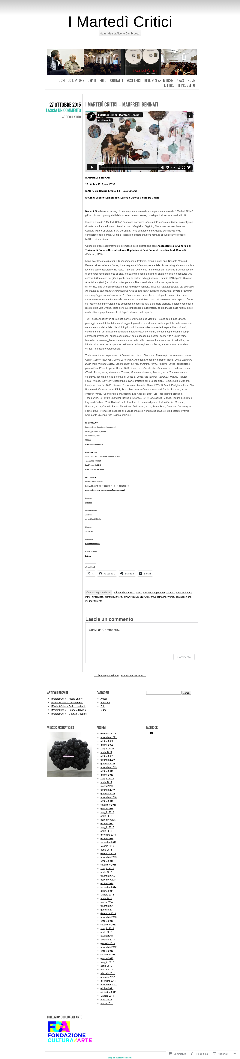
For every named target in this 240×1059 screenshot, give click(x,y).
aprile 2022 (106, 752)
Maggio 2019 (107, 778)
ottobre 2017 (106, 823)
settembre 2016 (108, 842)
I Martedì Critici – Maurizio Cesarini (69, 713)
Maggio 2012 (107, 961)
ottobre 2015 (106, 860)
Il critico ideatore (71, 80)
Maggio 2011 (107, 995)
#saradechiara (183, 596)
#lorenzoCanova (113, 596)
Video (77, 117)
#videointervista (93, 601)
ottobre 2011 (106, 988)
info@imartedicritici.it (93, 465)
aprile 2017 (106, 830)
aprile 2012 (106, 965)
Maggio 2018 (107, 812)
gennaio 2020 (107, 763)
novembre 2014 (108, 879)
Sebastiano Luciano (92, 543)
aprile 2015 (106, 872)
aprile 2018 (106, 815)
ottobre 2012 (106, 950)
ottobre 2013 (106, 920)
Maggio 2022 (107, 748)
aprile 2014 (106, 898)
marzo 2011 (106, 1003)
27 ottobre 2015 (65, 104)
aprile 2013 (106, 932)
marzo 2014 (106, 902)
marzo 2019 (106, 785)
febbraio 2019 (107, 789)
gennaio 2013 (107, 943)
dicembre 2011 (108, 980)
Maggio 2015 (107, 868)
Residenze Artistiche (158, 80)
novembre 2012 (108, 946)
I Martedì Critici (120, 21)
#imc (88, 596)
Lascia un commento (63, 110)
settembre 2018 (108, 804)
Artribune (88, 515)
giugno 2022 (106, 744)
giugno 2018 (106, 808)
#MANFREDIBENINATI (136, 596)
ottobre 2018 (106, 800)
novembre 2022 (108, 737)
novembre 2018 (108, 797)
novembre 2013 (108, 917)
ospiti (92, 80)
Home (191, 80)
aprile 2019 (106, 782)
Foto (103, 80)
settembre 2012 (108, 954)
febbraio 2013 (107, 939)
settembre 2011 (108, 991)
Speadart (88, 502)
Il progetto (186, 85)
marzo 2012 (106, 969)
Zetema (88, 556)
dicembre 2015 (108, 853)
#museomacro (158, 596)
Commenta (184, 657)
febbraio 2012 (107, 973)
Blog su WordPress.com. (120, 1057)
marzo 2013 (106, 935)
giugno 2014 (106, 890)
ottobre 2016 (106, 838)
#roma (170, 596)
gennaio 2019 (107, 793)
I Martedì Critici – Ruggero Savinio (68, 709)
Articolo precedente (106, 675)
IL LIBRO (169, 85)
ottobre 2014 (106, 883)
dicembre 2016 (108, 834)
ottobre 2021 (106, 755)
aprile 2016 (106, 849)
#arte (138, 592)
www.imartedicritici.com (94, 469)
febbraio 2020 (107, 759)
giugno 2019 (106, 774)
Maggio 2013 (107, 928)
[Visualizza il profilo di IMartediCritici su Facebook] (151, 733)
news (180, 80)
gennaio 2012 (107, 976)
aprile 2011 (106, 999)
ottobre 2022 (106, 740)
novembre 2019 (108, 767)
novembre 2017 (108, 819)
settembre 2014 (108, 887)
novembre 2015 (108, 857)
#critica (170, 592)
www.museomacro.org (94, 444)
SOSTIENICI (134, 80)
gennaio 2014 (107, 909)
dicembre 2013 (108, 913)
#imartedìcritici (184, 592)
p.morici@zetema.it (92, 490)
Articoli (67, 117)
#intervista (97, 596)
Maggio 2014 (107, 894)
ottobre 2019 (106, 770)
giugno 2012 (106, 958)
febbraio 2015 (107, 875)
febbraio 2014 (107, 905)
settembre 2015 (108, 864)
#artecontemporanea (154, 592)
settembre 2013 (108, 924)
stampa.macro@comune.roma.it (113, 490)
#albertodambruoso (124, 592)
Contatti (116, 80)
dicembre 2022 (108, 733)
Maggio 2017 (107, 827)
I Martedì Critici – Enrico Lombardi (68, 706)
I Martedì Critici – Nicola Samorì (67, 698)
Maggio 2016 (107, 845)
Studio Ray (89, 531)
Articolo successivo (133, 675)
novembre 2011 (108, 984)
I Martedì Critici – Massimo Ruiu (67, 702)
